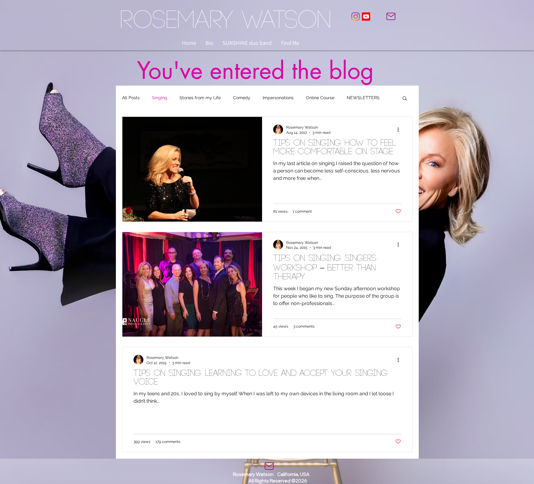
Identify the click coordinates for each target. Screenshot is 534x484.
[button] (405, 99)
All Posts (131, 97)
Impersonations (278, 97)
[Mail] (391, 16)
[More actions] (400, 129)
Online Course (320, 97)
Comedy (241, 97)
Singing (159, 97)
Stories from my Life (200, 97)
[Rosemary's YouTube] (366, 16)
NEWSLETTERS (363, 97)
